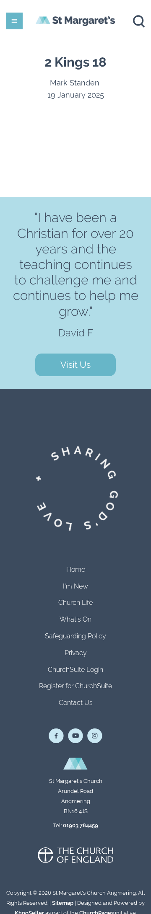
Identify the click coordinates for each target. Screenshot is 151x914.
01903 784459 (80, 825)
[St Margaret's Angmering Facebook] (56, 736)
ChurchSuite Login (75, 670)
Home (75, 569)
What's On (75, 619)
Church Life (75, 603)
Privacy (76, 653)
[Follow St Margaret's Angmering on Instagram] (94, 736)
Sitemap (62, 903)
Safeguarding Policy (75, 636)
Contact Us (76, 703)
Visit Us (75, 364)
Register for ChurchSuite (75, 686)
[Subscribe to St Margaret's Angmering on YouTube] (75, 736)
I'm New (75, 586)
